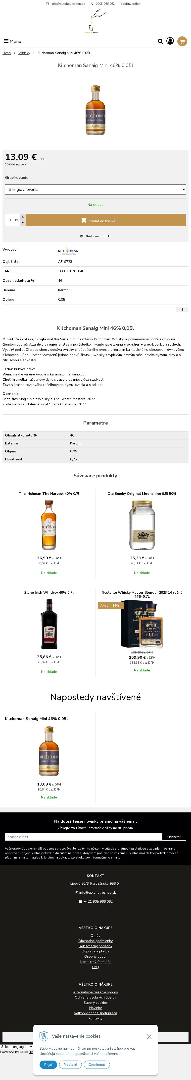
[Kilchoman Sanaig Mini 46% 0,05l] (95, 110)
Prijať (48, 1065)
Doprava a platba (95, 951)
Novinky (95, 1008)
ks (17, 220)
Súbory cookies (96, 1002)
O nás (95, 935)
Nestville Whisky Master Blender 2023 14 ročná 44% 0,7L (142, 594)
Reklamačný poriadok (95, 946)
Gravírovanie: (17, 177)
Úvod (6, 53)
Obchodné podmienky (95, 940)
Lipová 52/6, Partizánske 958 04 (95, 883)
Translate (37, 1052)
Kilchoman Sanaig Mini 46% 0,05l (36, 719)
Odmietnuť (97, 1065)
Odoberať (174, 837)
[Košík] (182, 41)
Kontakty (95, 1018)
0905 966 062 (105, 4)
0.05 (73, 451)
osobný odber (130, 4)
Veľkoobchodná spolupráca (95, 1013)
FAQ (95, 967)
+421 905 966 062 (98, 901)
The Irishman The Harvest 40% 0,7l (49, 493)
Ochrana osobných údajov (95, 997)
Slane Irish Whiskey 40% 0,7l (49, 592)
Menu (14, 41)
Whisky (24, 53)
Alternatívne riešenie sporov (95, 992)
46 (72, 435)
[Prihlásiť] (170, 41)
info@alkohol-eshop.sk (68, 4)
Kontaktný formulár (95, 961)
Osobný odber (95, 956)
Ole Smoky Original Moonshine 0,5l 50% (142, 493)
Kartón (75, 443)
